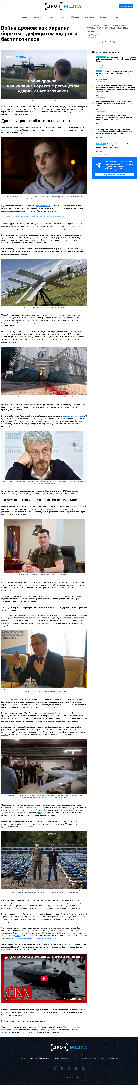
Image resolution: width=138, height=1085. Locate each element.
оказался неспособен (49, 713)
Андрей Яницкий (92, 35)
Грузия (50, 17)
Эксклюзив (89, 17)
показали (66, 944)
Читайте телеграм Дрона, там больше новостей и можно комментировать (34, 217)
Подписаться (126, 6)
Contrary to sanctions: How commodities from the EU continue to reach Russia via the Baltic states (114, 146)
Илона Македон (101, 79)
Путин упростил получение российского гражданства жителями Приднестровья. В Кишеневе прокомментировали (114, 132)
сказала (4, 1032)
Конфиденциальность (64, 1058)
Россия (62, 17)
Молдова (75, 17)
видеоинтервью (43, 206)
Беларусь (37, 17)
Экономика (104, 17)
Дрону (12, 620)
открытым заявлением (74, 416)
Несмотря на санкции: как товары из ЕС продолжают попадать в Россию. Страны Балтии (116, 59)
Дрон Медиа (100, 65)
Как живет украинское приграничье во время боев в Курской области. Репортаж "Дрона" (116, 73)
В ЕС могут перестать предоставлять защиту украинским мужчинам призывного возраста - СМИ (116, 103)
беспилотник (93, 26)
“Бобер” (4, 735)
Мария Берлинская (106, 28)
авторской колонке (10, 130)
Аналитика (122, 28)
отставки (15, 718)
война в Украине (119, 26)
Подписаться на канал (114, 175)
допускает (32, 1012)
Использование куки (110, 1058)
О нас (23, 1058)
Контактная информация (40, 1058)
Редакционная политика (87, 1058)
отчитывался (49, 509)
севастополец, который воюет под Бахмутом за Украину (32, 938)
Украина (24, 17)
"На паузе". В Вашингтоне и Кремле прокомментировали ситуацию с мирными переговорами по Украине (114, 118)
